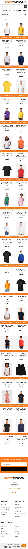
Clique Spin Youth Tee (21, 296)
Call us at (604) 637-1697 (14, 488)
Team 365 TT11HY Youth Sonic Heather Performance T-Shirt (7, 212)
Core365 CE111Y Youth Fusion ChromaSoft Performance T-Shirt (21, 155)
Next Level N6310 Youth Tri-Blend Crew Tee (21, 354)
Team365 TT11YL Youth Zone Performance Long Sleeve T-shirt (21, 269)
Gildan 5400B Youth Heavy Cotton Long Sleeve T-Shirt (21, 71)
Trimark (3, 531)
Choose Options (7, 37)
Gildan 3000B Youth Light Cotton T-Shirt (21, 98)
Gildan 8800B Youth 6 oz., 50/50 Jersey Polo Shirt (7, 298)
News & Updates (5, 507)
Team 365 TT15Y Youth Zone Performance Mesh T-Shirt (21, 184)
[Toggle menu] (2, 2)
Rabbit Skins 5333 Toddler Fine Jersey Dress (7, 410)
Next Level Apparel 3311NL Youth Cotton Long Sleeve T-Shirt (7, 241)
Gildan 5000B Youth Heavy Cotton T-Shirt (7, 41)
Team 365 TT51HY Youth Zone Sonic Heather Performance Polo (21, 410)
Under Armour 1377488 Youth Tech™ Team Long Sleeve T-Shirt (21, 438)
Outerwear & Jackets (20, 513)
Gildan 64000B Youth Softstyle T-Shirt (21, 41)
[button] (25, 14)
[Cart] (25, 2)
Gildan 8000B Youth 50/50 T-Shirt (7, 70)
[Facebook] (12, 492)
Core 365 (17, 526)
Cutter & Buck (5, 533)
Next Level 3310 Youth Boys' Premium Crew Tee (7, 354)
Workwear (17, 516)
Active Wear (18, 511)
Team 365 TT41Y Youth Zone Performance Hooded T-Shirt (21, 241)
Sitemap (3, 514)
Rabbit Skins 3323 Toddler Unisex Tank (7, 381)
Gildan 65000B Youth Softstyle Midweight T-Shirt (21, 127)
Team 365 (17, 531)
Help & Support (5, 509)
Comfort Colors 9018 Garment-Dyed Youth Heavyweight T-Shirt (21, 212)
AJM (2, 528)
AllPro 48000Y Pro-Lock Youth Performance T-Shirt (7, 184)
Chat (24, 545)
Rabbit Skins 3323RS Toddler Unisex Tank (21, 381)
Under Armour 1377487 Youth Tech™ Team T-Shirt (7, 438)
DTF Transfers (4, 512)
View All (16, 536)
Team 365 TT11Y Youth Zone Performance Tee (7, 126)
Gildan (16, 528)
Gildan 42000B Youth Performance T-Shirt (7, 154)
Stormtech (4, 526)
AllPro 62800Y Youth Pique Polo (21, 326)
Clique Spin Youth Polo (7, 268)
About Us (3, 504)
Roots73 (17, 533)
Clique (2, 536)
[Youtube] (15, 492)
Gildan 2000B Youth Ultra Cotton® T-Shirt (7, 98)
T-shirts (17, 504)
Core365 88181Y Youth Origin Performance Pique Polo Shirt (7, 327)
